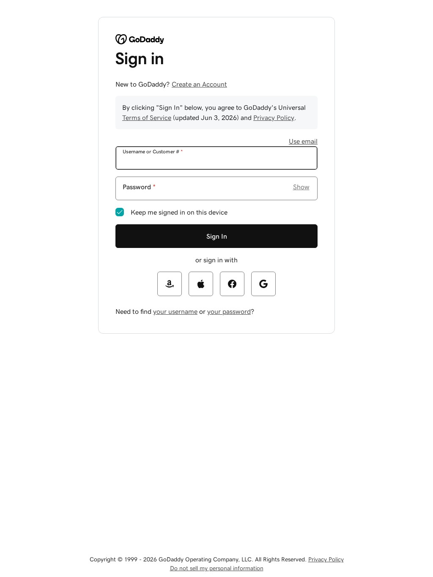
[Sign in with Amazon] (169, 284)
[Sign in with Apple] (201, 284)
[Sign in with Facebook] (232, 284)
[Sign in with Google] (263, 284)
